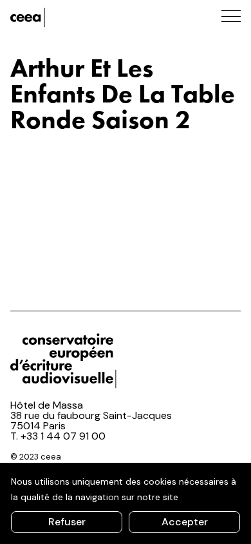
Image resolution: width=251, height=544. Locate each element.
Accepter (185, 522)
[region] (125, 503)
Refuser (67, 522)
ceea (68, 17)
